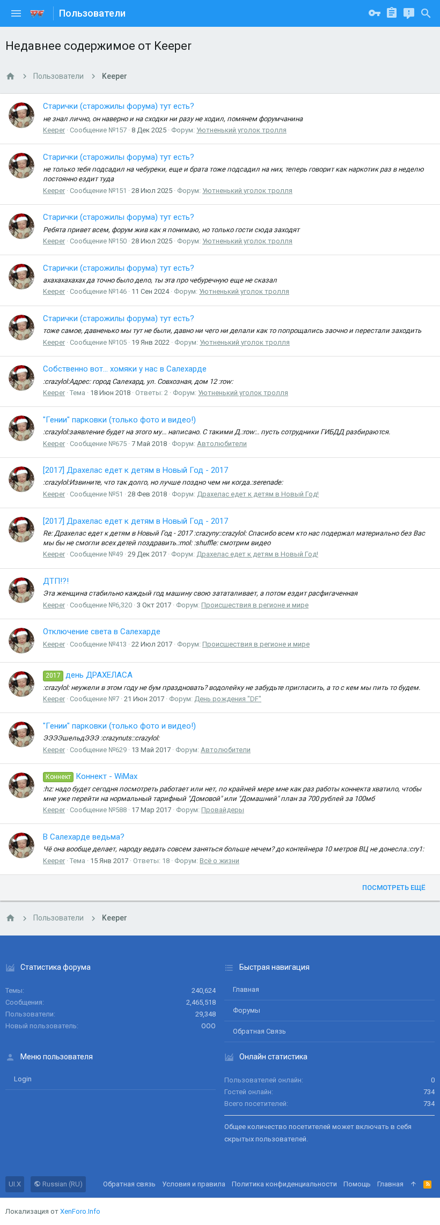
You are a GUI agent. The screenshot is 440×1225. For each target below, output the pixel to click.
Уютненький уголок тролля (241, 130)
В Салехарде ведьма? (83, 837)
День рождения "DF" (227, 699)
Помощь (357, 1184)
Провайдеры (222, 810)
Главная (246, 989)
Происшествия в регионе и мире (255, 605)
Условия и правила (193, 1184)
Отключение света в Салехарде (101, 631)
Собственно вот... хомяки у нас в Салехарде (125, 369)
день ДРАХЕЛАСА (89, 675)
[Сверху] (413, 1184)
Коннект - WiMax (91, 776)
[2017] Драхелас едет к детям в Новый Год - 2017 (135, 470)
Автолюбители (222, 444)
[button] (16, 13)
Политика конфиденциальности (284, 1184)
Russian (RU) (62, 1184)
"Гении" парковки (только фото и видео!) (119, 420)
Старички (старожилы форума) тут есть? (118, 106)
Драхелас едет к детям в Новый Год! (258, 494)
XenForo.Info (80, 1211)
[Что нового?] (408, 13)
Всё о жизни (219, 861)
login (23, 1079)
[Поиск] (426, 13)
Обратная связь (259, 1031)
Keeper (54, 130)
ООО (208, 1026)
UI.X (15, 1184)
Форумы (246, 1010)
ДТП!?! (56, 581)
